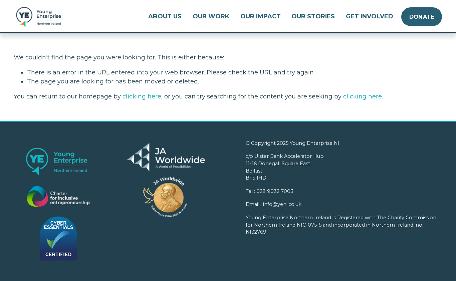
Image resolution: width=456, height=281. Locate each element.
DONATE (421, 16)
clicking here (142, 96)
